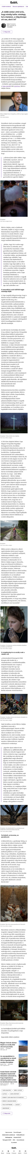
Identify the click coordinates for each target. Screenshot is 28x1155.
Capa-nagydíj (6, 86)
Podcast (14, 1153)
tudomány (10, 27)
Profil (25, 1153)
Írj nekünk (14, 1142)
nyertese (17, 86)
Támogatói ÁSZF (6, 1140)
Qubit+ (19, 1153)
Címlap (8, 1153)
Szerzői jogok (17, 1132)
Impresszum (8, 1132)
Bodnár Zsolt (3, 1064)
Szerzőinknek (20, 1140)
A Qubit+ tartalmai (6, 6)
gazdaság (10, 1064)
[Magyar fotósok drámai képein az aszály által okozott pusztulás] (23, 1046)
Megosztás (7, 32)
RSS (14, 1140)
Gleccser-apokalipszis (18, 6)
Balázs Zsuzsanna (11, 24)
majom (12, 1083)
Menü (2, 1153)
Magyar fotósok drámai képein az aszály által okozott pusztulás (8, 1045)
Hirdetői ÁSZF (17, 1137)
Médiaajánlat (8, 1137)
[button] (6, 1090)
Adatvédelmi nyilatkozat (8, 1135)
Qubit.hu (2, 1048)
